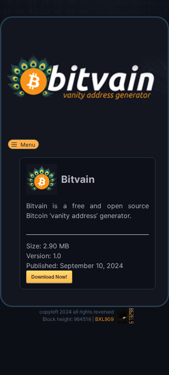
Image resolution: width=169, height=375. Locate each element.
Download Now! (49, 276)
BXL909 (104, 319)
